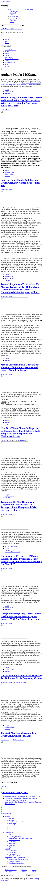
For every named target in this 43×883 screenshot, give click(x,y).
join (6, 41)
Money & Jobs (9, 91)
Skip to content (5, 1)
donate (7, 39)
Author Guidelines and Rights (10, 870)
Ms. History (12, 818)
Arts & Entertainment (11, 546)
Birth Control (14, 16)
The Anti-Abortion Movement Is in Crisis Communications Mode (18, 734)
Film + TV (13, 13)
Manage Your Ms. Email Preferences (20, 838)
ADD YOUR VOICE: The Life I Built (22, 9)
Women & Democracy (12, 59)
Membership (9, 832)
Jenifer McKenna (6, 110)
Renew (7, 43)
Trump (12, 22)
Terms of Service (24, 870)
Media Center (13, 850)
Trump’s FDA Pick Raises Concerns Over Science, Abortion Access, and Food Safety (21, 799)
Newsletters (12, 843)
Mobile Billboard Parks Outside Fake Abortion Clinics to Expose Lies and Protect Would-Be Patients (20, 367)
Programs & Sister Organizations (15, 858)
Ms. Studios (8, 57)
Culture (7, 55)
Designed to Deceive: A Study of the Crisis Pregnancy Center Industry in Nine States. (21, 84)
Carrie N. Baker (6, 440)
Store (6, 64)
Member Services (14, 840)
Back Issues (12, 845)
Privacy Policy (34, 870)
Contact (7, 849)
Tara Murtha (5, 740)
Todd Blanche (14, 11)
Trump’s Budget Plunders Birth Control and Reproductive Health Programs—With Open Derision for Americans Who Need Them (21, 101)
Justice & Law (9, 172)
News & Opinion (10, 50)
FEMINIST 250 (15, 18)
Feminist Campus (14, 861)
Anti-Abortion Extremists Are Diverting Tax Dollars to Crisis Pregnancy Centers (21, 676)
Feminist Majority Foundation (18, 859)
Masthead (12, 820)
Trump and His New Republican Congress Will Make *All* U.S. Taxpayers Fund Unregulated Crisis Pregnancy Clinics (19, 506)
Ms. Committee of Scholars (17, 822)
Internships (12, 824)
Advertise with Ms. (15, 856)
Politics (7, 51)
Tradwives (13, 20)
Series (7, 60)
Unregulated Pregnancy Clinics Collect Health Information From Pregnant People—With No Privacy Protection (21, 616)
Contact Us (12, 854)
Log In (7, 66)
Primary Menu (6, 46)
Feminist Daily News (17, 792)
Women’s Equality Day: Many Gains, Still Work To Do (22, 796)
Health (7, 53)
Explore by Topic (10, 62)
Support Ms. (13, 841)
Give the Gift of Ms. (15, 836)
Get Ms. (11, 834)
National (7, 93)
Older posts (4, 786)
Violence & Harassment (12, 552)
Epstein (12, 15)
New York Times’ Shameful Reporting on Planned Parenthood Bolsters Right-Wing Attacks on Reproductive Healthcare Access (21, 432)
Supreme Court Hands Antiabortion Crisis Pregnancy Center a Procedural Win (20, 183)
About (8, 816)
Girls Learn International (16, 863)
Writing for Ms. (13, 852)
